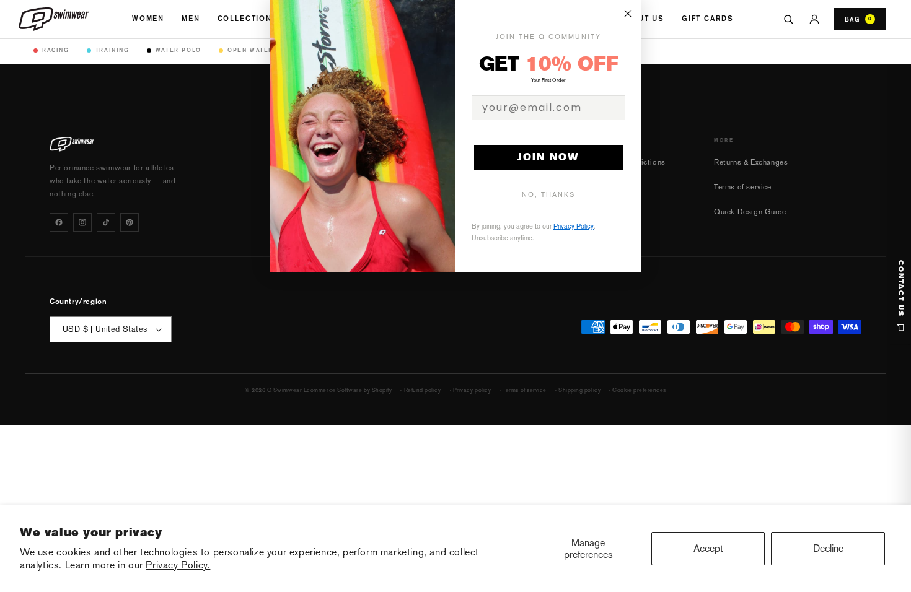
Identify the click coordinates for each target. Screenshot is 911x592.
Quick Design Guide (750, 211)
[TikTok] (106, 222)
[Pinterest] (129, 222)
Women (148, 18)
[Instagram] (82, 222)
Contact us (901, 288)
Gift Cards (707, 18)
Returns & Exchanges (751, 162)
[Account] (814, 19)
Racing (55, 49)
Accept (708, 548)
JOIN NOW (548, 157)
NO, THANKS (548, 195)
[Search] (788, 19)
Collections (248, 18)
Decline (828, 548)
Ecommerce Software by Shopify (348, 390)
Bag (858, 19)
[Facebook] (59, 222)
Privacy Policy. (178, 565)
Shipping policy (579, 390)
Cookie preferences (639, 390)
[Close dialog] (627, 13)
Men (191, 18)
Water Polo (178, 49)
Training (112, 49)
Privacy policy (472, 390)
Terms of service (743, 187)
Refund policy (422, 390)
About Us (642, 18)
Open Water (250, 49)
